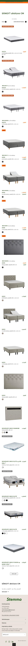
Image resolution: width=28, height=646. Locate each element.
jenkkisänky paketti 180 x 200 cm (10, 159)
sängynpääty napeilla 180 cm (9, 264)
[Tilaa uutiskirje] (24, 635)
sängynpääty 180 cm (7, 430)
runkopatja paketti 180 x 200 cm (10, 124)
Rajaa (3, 21)
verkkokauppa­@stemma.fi (8, 609)
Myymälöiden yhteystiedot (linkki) (10, 615)
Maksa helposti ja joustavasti (14, 1)
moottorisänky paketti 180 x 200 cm (11, 89)
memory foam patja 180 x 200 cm (10, 465)
